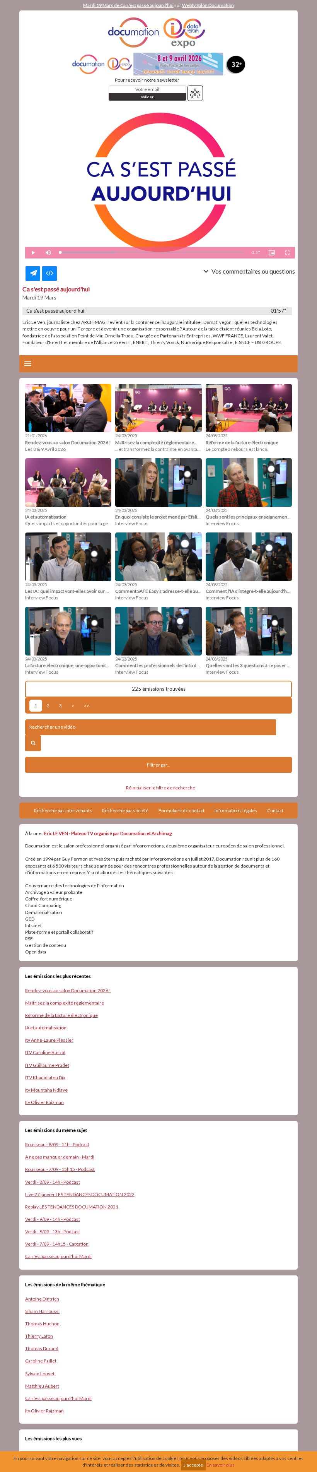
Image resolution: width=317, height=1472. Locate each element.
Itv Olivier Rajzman (44, 1102)
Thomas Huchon (42, 1324)
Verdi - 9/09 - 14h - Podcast (52, 1219)
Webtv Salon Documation (208, 5)
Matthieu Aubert (42, 1386)
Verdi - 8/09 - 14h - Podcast (52, 1182)
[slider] (151, 252)
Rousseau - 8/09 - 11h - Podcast (57, 1144)
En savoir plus (220, 1465)
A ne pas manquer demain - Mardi (59, 1157)
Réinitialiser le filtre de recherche (160, 788)
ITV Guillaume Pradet (47, 1065)
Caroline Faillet (40, 1361)
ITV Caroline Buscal (45, 1052)
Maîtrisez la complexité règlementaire (64, 1003)
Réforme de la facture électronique (61, 1015)
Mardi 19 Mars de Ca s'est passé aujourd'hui (128, 5)
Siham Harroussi (42, 1311)
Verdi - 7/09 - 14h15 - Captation (57, 1244)
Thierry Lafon (39, 1336)
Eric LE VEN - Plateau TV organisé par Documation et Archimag (108, 833)
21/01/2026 (36, 435)
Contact (275, 810)
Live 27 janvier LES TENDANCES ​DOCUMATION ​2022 (80, 1194)
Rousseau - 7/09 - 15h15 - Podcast (60, 1169)
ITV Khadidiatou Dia (45, 1077)
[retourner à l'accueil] (158, 32)
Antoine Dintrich (42, 1299)
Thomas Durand (41, 1348)
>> (86, 706)
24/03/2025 (126, 435)
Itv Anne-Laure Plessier (49, 1040)
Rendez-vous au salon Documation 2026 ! (68, 990)
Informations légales (236, 810)
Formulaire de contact (181, 810)
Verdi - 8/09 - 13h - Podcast (52, 1231)
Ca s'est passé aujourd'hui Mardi (58, 1256)
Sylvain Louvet (40, 1373)
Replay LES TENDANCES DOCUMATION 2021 (71, 1207)
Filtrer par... (158, 765)
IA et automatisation (45, 1027)
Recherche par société (125, 810)
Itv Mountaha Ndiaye (46, 1090)
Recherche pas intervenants (63, 810)
